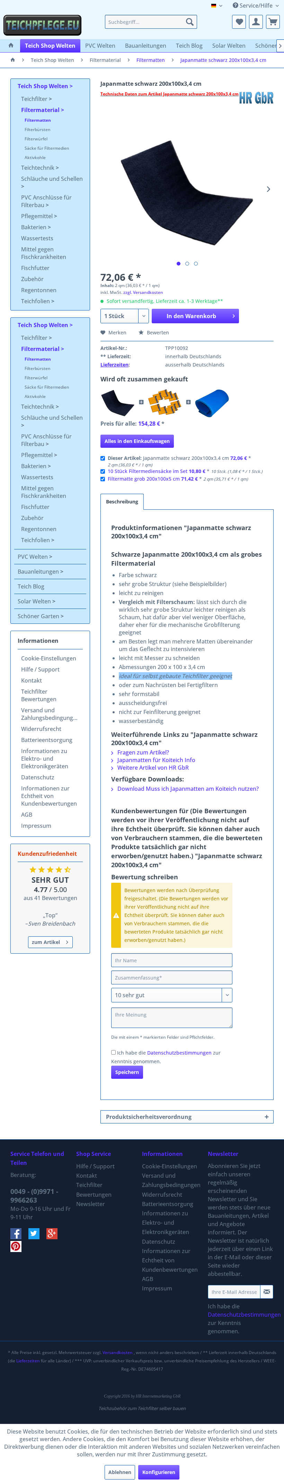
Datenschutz (37, 777)
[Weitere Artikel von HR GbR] (256, 101)
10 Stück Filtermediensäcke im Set (147, 471)
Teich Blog (31, 586)
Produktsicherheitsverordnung (149, 1117)
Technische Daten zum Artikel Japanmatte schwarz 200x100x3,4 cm (169, 94)
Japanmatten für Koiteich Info (155, 760)
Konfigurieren (158, 1472)
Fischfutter (35, 268)
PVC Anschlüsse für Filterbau (46, 201)
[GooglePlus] (54, 1237)
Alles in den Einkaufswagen (137, 441)
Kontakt (31, 680)
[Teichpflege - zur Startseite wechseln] (42, 25)
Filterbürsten (38, 129)
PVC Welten (33, 556)
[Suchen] (190, 22)
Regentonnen (38, 290)
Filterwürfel (36, 139)
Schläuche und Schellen (52, 179)
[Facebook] (19, 1237)
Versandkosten (118, 1352)
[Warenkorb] (273, 22)
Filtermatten (38, 120)
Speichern (127, 1072)
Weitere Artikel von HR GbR (152, 767)
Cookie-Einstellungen (48, 658)
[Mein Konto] (256, 22)
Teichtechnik (38, 168)
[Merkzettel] (239, 22)
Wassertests (37, 238)
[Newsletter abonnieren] (266, 1292)
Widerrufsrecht (41, 729)
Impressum (36, 825)
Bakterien (34, 227)
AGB (26, 814)
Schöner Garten (39, 616)
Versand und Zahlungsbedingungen (50, 714)
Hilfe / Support (40, 669)
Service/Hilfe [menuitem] (256, 5)
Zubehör (32, 279)
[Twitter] (37, 1237)
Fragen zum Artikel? (142, 752)
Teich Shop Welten (44, 86)
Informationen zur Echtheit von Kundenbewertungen (49, 796)
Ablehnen (119, 1472)
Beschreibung (122, 501)
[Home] (11, 45)
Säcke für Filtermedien (47, 148)
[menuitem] (151, 22)
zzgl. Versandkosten (143, 292)
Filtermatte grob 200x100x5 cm (144, 478)
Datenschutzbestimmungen (179, 1052)
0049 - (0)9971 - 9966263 (34, 1196)
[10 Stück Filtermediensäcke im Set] (165, 402)
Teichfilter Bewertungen (38, 695)
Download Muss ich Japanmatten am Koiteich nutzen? (187, 789)
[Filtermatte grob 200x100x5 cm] (212, 402)
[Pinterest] (18, 1250)
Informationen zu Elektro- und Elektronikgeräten (44, 758)
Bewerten (157, 332)
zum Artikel (46, 942)
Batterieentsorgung (46, 740)
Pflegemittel (37, 216)
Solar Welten (35, 601)
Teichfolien (36, 301)
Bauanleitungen (39, 571)
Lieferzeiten (114, 364)
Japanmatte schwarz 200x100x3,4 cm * (179, 461)
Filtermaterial (41, 110)
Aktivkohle (35, 157)
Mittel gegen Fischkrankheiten (43, 253)
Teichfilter (35, 99)
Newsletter (90, 1204)
